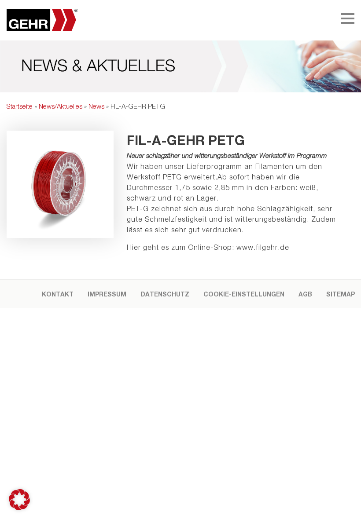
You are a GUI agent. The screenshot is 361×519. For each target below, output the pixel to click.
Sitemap (340, 294)
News (96, 106)
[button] (19, 499)
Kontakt (58, 294)
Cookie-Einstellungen (243, 294)
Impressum (107, 294)
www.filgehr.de (262, 247)
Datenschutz (164, 294)
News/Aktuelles (60, 106)
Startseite (20, 106)
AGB (305, 294)
